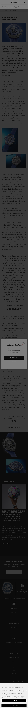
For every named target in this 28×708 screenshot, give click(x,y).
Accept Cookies (14, 705)
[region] (14, 695)
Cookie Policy (19, 697)
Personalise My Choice (14, 700)
